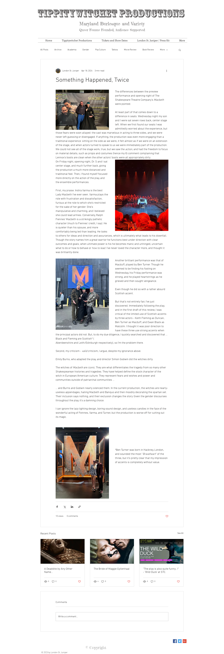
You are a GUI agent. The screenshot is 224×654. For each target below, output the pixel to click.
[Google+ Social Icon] (185, 641)
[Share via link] (79, 506)
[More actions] (166, 71)
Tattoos (115, 50)
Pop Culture (100, 50)
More (162, 50)
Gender (85, 50)
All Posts (44, 50)
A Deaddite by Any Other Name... (58, 570)
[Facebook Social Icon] (175, 641)
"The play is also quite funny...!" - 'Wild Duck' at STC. (161, 570)
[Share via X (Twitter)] (64, 506)
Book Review (148, 50)
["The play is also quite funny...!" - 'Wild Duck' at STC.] (161, 551)
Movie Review (130, 50)
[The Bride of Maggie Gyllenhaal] (112, 551)
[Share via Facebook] (57, 506)
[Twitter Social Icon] (180, 641)
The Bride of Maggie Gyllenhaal (112, 569)
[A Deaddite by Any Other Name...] (63, 551)
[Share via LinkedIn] (72, 506)
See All (180, 533)
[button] (179, 50)
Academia (72, 50)
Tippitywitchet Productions (110, 13)
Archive (57, 50)
